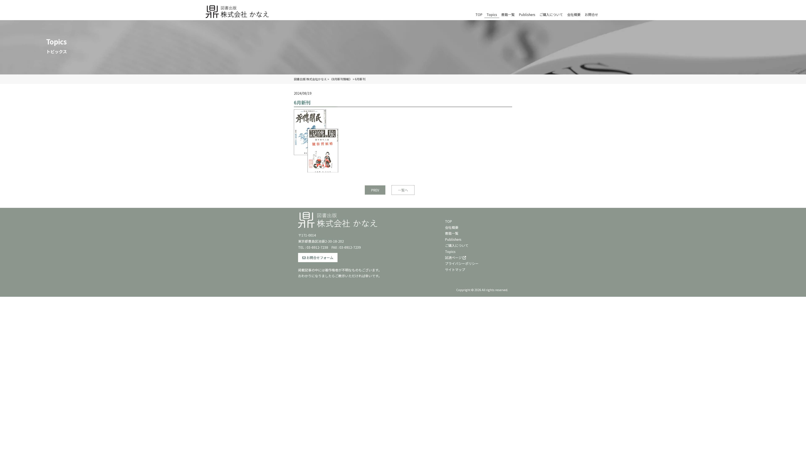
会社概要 (451, 227)
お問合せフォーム (319, 257)
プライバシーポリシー (462, 263)
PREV (375, 190)
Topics (450, 251)
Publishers (453, 239)
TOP (448, 221)
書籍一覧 (451, 233)
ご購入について (456, 245)
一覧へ (403, 190)
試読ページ (454, 257)
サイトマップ (455, 269)
